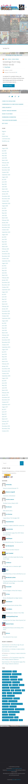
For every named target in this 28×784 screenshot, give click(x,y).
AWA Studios (13, 679)
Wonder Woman (13, 720)
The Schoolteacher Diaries (9, 120)
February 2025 (5, 191)
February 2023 (5, 249)
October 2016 (5, 431)
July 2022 (4, 265)
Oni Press (5, 701)
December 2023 (6, 225)
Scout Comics (13, 706)
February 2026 (5, 162)
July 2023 (4, 237)
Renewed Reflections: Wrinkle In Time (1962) (13, 613)
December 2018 (6, 368)
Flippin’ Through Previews (9, 110)
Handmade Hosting (11, 770)
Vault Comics (5, 720)
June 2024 (4, 210)
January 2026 (5, 165)
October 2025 (5, 172)
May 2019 (4, 356)
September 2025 (6, 174)
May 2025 (4, 184)
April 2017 (4, 416)
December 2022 (6, 253)
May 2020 (4, 328)
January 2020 (5, 337)
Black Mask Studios (7, 682)
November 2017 (6, 399)
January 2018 (5, 395)
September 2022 (6, 261)
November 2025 (6, 170)
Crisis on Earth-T (6, 107)
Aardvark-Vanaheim (7, 671)
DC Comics (15, 685)
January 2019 (5, 366)
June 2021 (4, 296)
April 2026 (4, 158)
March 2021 (5, 304)
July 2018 (4, 380)
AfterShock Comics (17, 674)
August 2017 (5, 407)
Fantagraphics (6, 687)
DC (10, 685)
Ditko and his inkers (7, 510)
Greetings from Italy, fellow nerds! (12, 63)
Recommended (6, 704)
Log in (3, 134)
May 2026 (4, 155)
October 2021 (5, 287)
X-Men (20, 720)
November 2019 (6, 342)
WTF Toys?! (5, 123)
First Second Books (15, 687)
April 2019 (4, 359)
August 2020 (5, 321)
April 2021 (4, 301)
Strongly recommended (14, 712)
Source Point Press (20, 709)
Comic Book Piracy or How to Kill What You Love (14, 574)
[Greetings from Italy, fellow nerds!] (14, 55)
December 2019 (6, 340)
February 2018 (5, 392)
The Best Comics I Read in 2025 (10, 503)
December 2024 (6, 196)
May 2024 (4, 213)
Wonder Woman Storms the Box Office (12, 605)
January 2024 (5, 222)
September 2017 (6, 404)
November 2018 (6, 371)
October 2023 (5, 229)
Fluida (13, 779)
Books (5, 59)
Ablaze (14, 671)
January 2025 (5, 194)
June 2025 (4, 182)
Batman (20, 679)
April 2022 (4, 273)
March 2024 (5, 218)
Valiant (16, 717)
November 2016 (6, 428)
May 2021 (4, 299)
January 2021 (5, 309)
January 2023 (5, 251)
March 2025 (5, 189)
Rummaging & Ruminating (9, 117)
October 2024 (5, 201)
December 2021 (6, 282)
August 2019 (5, 349)
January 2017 (5, 423)
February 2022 (5, 277)
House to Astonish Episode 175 (10, 488)
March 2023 (5, 246)
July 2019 (4, 352)
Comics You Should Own (8, 101)
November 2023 (6, 227)
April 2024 (4, 215)
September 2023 (6, 232)
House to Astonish (7, 113)
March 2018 (5, 390)
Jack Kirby (9, 693)
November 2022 (6, 256)
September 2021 (6, 289)
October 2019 (5, 344)
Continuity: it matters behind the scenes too (13, 525)
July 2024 (4, 208)
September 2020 (6, 318)
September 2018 (6, 376)
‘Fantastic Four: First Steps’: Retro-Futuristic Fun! (14, 620)
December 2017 (6, 397)
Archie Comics (6, 679)
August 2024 (5, 206)
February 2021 (5, 306)
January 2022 (5, 280)
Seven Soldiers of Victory (8, 709)
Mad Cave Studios (17, 693)
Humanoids (18, 690)
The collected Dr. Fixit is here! (10, 637)
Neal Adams (16, 698)
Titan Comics (12, 714)
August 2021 (5, 292)
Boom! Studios (16, 682)
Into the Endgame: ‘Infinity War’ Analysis (12, 590)
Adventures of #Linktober (9, 495)
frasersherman (5, 644)
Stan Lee (5, 712)
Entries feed (5, 136)
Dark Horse (5, 685)
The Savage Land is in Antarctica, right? (12, 566)
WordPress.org (5, 141)
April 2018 (4, 388)
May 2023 (4, 241)
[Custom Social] (18, 97)
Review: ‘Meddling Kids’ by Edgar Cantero (12, 598)
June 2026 (4, 153)
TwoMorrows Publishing (8, 717)
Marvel (4, 695)
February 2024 (5, 220)
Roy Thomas (5, 706)
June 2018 (4, 383)
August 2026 (5, 148)
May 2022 (4, 270)
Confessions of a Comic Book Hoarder (12, 104)
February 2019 (5, 364)
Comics (9, 59)
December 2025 (6, 167)
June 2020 (4, 325)
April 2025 (4, 186)
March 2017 (5, 419)
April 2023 (4, 244)
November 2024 (6, 198)
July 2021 (4, 294)
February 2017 (5, 421)
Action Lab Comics (7, 674)
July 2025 (4, 179)
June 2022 (4, 268)
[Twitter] (12, 97)
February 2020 (5, 335)
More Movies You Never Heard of (11, 549)
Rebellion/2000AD (13, 701)
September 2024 (6, 203)
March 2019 (5, 361)
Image (4, 693)
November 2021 (6, 285)
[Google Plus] (15, 97)
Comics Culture (15, 59)
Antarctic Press (13, 677)
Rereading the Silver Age (17, 704)
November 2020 (6, 313)
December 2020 (6, 311)
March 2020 (5, 332)
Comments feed (6, 138)
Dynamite (22, 685)
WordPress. (18, 779)
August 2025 (5, 177)
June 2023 (4, 239)
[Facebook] (9, 97)
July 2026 (4, 150)
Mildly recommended (7, 698)
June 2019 (4, 354)
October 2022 (5, 258)
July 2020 (4, 323)
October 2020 (5, 316)
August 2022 (5, 263)
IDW (23, 690)
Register (4, 131)
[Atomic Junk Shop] (12, 7)
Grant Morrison (6, 690)
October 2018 (5, 373)
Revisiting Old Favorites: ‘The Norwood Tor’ (13, 542)
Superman (5, 714)
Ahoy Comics (5, 677)
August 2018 (5, 378)
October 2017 (5, 402)
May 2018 (4, 385)
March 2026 (5, 160)
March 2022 (5, 275)
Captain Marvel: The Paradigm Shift (11, 518)
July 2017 (4, 409)
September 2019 (6, 347)
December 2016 (6, 426)
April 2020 (4, 330)
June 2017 (4, 412)
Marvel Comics (11, 695)
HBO (12, 690)
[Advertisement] (14, 29)
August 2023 (5, 234)
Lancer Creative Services (17, 768)
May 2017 (4, 414)
